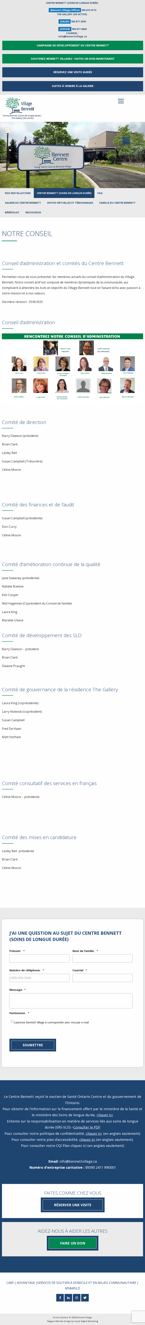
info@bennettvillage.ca (72, 36)
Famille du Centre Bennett (117, 202)
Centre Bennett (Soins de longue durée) (64, 193)
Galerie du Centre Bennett (23, 202)
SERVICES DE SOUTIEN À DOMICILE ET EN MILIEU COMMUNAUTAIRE (86, 1283)
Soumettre (33, 1045)
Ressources (33, 212)
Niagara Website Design (59, 1321)
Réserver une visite (72, 1205)
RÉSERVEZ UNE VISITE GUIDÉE (72, 72)
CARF (10, 1283)
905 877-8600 (79, 29)
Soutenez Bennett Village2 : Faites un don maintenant (73, 58)
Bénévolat (12, 212)
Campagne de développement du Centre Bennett (73, 45)
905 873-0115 (89, 10)
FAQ (100, 193)
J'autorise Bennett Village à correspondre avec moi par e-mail (51, 1022)
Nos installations (18, 193)
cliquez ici (105, 1115)
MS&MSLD (72, 1288)
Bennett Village (84, 1317)
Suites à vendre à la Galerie (72, 86)
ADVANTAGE (26, 1283)
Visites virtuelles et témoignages (70, 202)
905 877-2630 (78, 21)
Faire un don (72, 1243)
